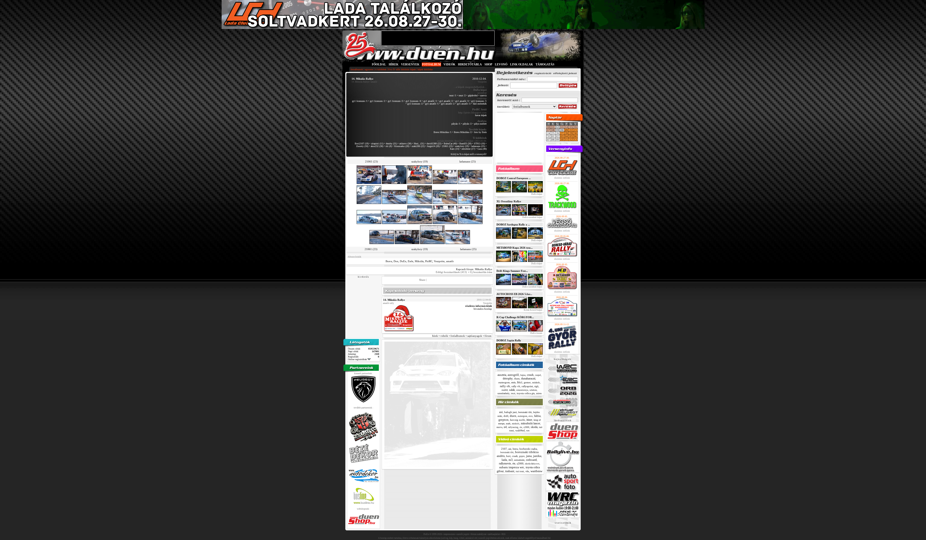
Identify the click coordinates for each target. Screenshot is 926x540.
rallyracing (513, 427)
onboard (531, 460)
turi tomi (520, 471)
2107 (504, 448)
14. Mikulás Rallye (360, 82)
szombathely (503, 393)
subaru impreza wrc (511, 467)
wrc (528, 430)
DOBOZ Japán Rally (509, 340)
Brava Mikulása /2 (463, 132)
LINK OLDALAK (521, 64)
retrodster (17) (468, 148)
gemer (527, 382)
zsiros (539, 393)
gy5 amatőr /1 (432, 103)
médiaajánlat (494, 534)
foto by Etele (480, 132)
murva (499, 427)
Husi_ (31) (419, 143)
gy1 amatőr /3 (462, 101)
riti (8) (389, 146)
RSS (503, 534)
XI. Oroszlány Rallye (509, 201)
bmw (515, 448)
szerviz (483, 95)
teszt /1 (452, 95)
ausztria (501, 375)
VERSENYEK (410, 64)
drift (506, 415)
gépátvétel (473, 95)
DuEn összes (536, 333)
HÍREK (393, 64)
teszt (513, 393)
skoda (534, 427)
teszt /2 (462, 95)
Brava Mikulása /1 (442, 132)
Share (422, 279)
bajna (522, 375)
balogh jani (510, 412)
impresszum (449, 534)
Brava (389, 261)
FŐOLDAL (379, 64)
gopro (522, 456)
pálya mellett (480, 123)
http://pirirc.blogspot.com (472, 112)
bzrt (508, 456)
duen (517, 378)
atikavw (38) (405, 143)
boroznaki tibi (525, 412)
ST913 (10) (479, 143)
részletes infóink (562, 177)
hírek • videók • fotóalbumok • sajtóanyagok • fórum (461, 335)
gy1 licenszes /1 (360, 101)
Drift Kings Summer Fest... (512, 270)
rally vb (515, 386)
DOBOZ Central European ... (514, 178)
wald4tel (520, 430)
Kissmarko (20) (401, 146)
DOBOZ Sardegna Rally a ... (513, 224)
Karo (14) (454, 148)
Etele (410, 261)
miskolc (536, 382)
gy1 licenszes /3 (395, 101)
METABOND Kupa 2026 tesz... (515, 247)
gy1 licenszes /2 (377, 101)
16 (575, 127)
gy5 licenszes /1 (479, 101)
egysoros (369, 69)
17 (548, 130)
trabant (509, 471)
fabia (537, 416)
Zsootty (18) (362, 146)
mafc (508, 423)
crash (530, 375)
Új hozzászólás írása (481, 272)
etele (513, 382)
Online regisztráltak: (358, 359)
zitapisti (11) (377, 143)
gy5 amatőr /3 (463, 103)
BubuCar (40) (450, 143)
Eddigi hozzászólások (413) (451, 272)
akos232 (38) (377, 146)
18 (553, 130)
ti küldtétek (380, 69)
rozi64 (505, 390)
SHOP (488, 64)
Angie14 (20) (433, 146)
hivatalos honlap (483, 308)
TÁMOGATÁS (545, 64)
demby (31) (391, 143)
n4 (505, 427)
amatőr (450, 261)
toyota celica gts (526, 393)
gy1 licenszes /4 (413, 101)
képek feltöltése (425, 69)
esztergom (504, 382)
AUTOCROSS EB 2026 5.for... (514, 294)
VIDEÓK (449, 64)
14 (566, 127)
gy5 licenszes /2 (415, 103)
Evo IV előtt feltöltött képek (402, 69)
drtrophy (508, 378)
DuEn (403, 261)
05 (571, 136)
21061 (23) (447, 146)
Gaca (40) (482, 148)
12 (571, 139)
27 (561, 133)
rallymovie (505, 463)
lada (504, 460)
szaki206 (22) (418, 146)
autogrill (513, 375)
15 (571, 127)
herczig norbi (517, 419)
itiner (529, 419)
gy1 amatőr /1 (430, 101)
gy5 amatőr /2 (448, 103)
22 (571, 130)
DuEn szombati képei (532, 217)
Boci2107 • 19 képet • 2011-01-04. (471, 141)
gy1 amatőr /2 (446, 101)
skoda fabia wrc (532, 464)
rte (521, 427)
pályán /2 (467, 123)
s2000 (526, 427)
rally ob (505, 386)
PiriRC (428, 261)
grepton (503, 419)
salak (512, 390)
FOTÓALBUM (431, 64)
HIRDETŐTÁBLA (470, 64)
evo (531, 415)
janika (537, 456)
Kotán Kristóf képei (532, 310)
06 (575, 136)
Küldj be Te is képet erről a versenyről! (469, 154)
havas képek (481, 115)
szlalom (533, 390)
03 (561, 136)
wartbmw (536, 471)
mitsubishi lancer (530, 423)
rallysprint (527, 386)
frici (519, 382)
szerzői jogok (462, 534)
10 (548, 127)
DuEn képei (536, 194)
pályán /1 (455, 123)
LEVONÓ (501, 64)
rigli (536, 386)
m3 (511, 460)
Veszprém (439, 261)
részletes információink (478, 305)
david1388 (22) (434, 143)
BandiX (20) (465, 143)
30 (575, 133)
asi (501, 412)
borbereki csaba (528, 448)
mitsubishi (519, 460)
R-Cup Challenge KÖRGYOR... (515, 317)
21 (566, 130)
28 (566, 133)
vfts (527, 471)
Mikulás (419, 261)
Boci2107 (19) (362, 143)
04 (566, 136)
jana (529, 456)
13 (561, 127)
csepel (538, 375)
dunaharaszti (528, 378)
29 (571, 133)
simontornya (522, 390)
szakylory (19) (462, 146)
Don (396, 261)
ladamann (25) (478, 146)
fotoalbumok (357, 69)
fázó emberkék (480, 103)
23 (575, 130)
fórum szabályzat (478, 534)
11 (553, 127)
